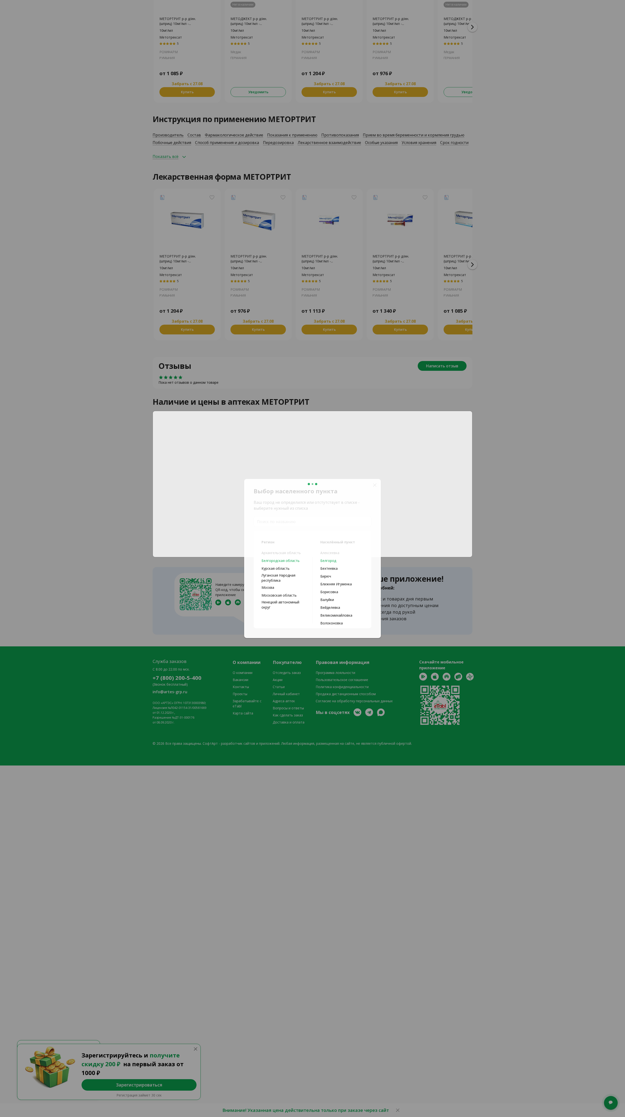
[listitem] (283, 560)
